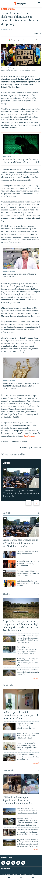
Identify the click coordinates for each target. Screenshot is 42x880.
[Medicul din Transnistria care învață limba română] (9, 554)
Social (6, 513)
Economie (8, 770)
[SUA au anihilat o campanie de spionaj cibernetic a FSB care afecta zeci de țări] (21, 144)
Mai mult (36, 678)
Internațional (8, 9)
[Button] (36, 34)
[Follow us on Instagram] (13, 863)
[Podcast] (21, 877)
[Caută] (33, 877)
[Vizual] (9, 877)
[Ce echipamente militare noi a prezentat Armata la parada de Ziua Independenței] (9, 573)
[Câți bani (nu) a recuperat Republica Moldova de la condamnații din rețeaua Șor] (21, 784)
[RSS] (18, 863)
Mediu (6, 594)
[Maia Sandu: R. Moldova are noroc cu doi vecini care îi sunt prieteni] (9, 583)
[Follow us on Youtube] (8, 863)
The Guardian (29, 436)
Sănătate (8, 685)
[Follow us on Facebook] (3, 863)
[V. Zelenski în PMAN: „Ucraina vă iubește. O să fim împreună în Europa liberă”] (9, 564)
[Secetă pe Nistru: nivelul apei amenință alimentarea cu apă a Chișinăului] (9, 672)
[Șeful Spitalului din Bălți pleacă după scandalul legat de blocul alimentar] (9, 757)
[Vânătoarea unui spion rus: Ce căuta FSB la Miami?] (21, 258)
